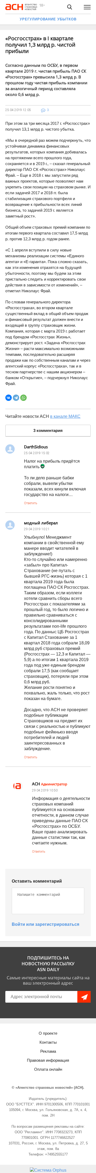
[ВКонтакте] (8, 398)
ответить (30, 503)
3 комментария (48, 430)
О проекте (48, 1033)
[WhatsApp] (23, 398)
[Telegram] (16, 398)
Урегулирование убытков (48, 19)
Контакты (48, 1042)
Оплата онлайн (48, 1069)
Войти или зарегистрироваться (45, 924)
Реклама (48, 1051)
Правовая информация (48, 1060)
